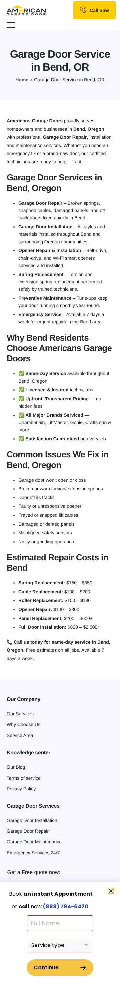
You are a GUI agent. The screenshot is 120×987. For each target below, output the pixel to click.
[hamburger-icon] (12, 26)
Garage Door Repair (65, 137)
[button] (110, 890)
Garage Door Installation (45, 226)
